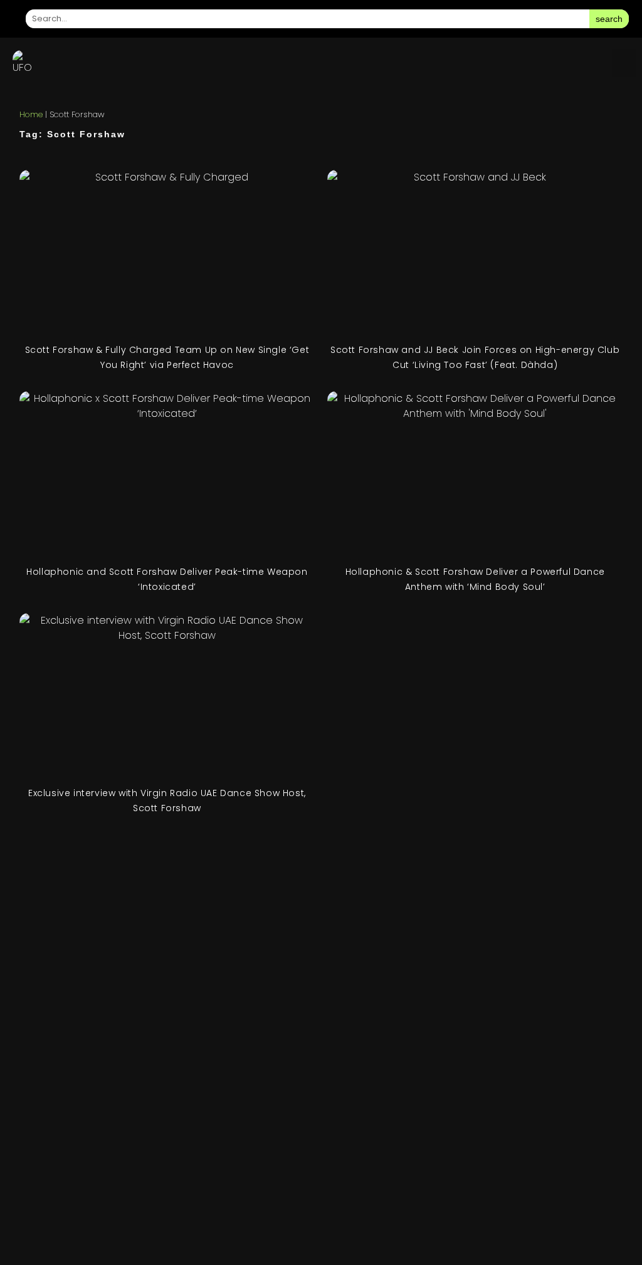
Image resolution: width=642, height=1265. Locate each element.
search (609, 19)
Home (31, 114)
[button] (624, 63)
